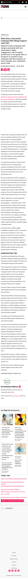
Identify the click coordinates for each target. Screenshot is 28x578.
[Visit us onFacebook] (12, 571)
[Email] (20, 387)
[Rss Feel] (18, 571)
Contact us (17, 396)
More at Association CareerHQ (12, 501)
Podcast (14, 552)
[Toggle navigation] (2, 9)
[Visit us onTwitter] (9, 571)
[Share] (2, 69)
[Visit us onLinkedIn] (15, 571)
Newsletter (14, 555)
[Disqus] (14, 528)
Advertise (14, 562)
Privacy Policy (14, 568)
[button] (6, 2)
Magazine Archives (14, 559)
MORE (12, 392)
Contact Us (14, 565)
